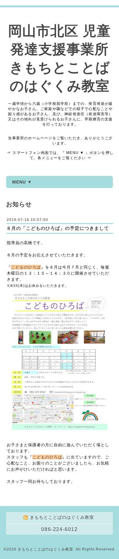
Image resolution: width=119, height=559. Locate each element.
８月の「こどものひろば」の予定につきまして (57, 228)
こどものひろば (26, 267)
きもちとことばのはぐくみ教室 (45, 549)
